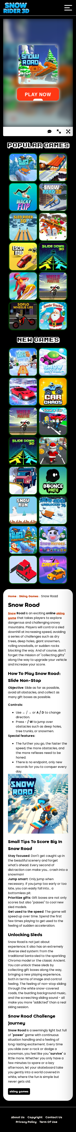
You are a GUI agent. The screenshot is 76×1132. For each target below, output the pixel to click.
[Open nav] (68, 7)
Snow (12, 613)
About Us (18, 1117)
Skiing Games (28, 596)
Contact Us (53, 1117)
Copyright (34, 1117)
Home (12, 596)
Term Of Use (48, 1122)
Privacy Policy (26, 1122)
